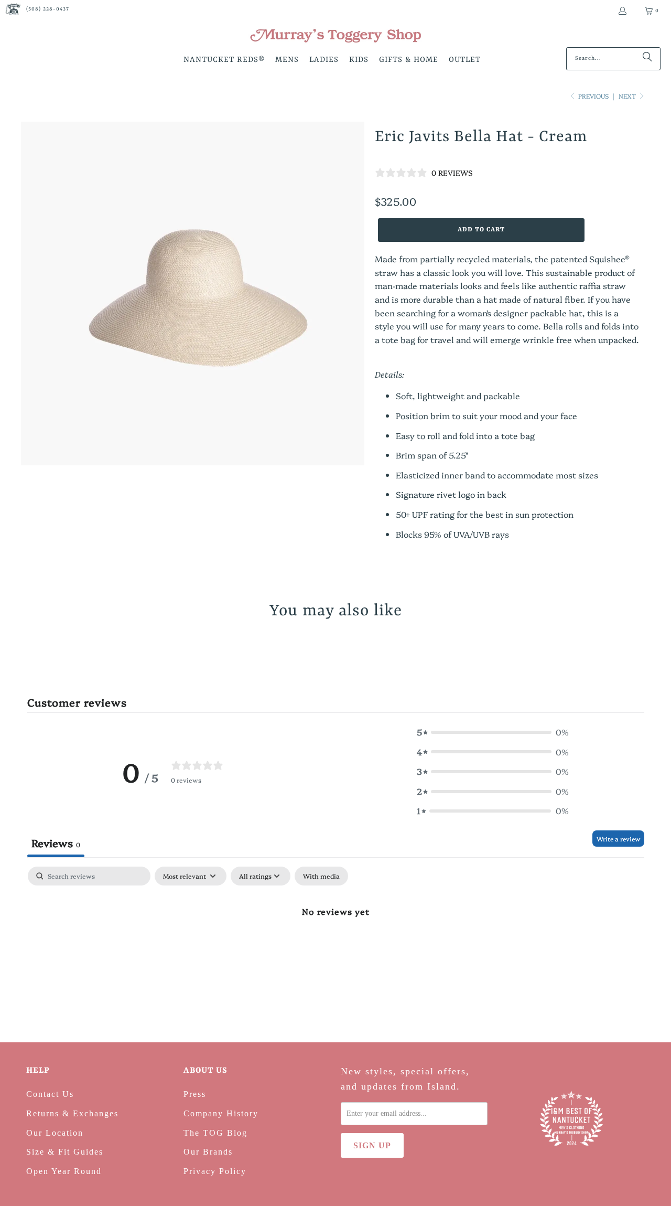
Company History (220, 1113)
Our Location (54, 1132)
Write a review (618, 838)
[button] (224, 60)
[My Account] (622, 11)
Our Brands (208, 1151)
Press (194, 1094)
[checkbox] (321, 876)
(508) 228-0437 (47, 9)
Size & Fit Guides (64, 1151)
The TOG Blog (215, 1132)
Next (628, 95)
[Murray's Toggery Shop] (335, 36)
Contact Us (50, 1094)
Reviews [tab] (55, 842)
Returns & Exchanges (72, 1113)
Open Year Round (64, 1171)
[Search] (647, 58)
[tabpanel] (335, 946)
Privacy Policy (214, 1171)
